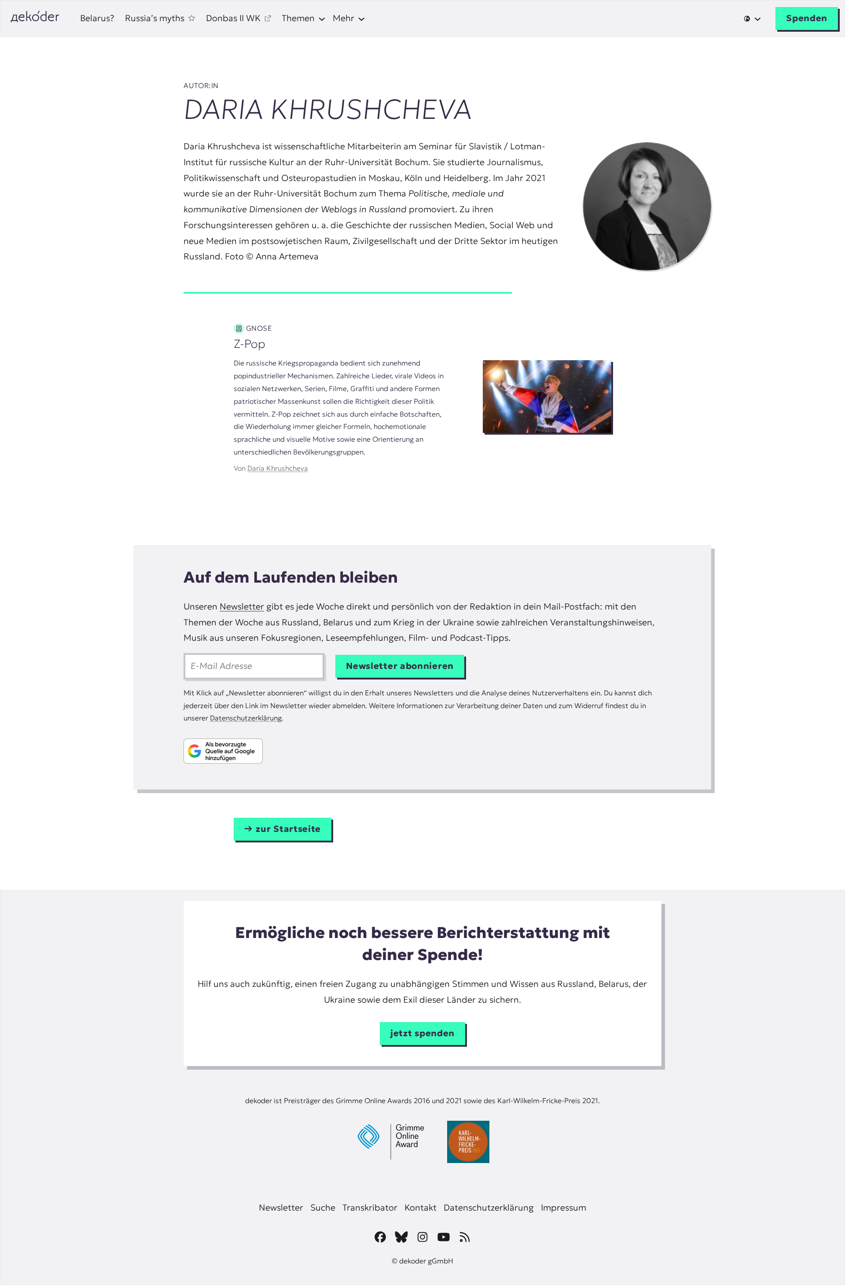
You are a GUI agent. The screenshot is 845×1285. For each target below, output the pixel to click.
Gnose (259, 328)
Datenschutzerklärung (246, 717)
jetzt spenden (422, 1033)
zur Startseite (288, 828)
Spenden (806, 18)
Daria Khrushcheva (277, 468)
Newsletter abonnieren (400, 666)
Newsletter (242, 606)
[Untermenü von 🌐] (752, 18)
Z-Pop (249, 343)
